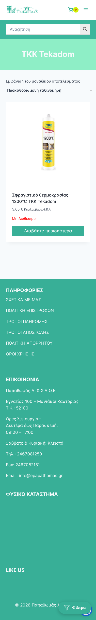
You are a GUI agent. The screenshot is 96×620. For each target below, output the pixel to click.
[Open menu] (85, 10)
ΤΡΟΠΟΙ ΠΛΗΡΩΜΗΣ (27, 321)
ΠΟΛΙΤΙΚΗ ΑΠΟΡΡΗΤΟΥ (29, 343)
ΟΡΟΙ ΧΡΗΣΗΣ (20, 354)
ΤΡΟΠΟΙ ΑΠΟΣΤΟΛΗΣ (27, 332)
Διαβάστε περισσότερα (48, 230)
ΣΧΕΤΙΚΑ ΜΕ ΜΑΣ (23, 299)
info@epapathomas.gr (41, 475)
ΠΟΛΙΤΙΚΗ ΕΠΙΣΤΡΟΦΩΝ (30, 310)
